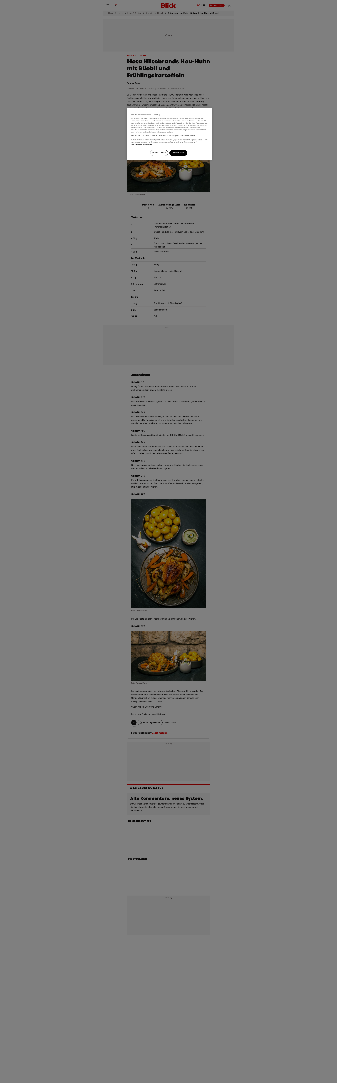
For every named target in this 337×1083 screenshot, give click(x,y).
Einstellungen (159, 153)
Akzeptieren (178, 153)
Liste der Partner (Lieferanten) (141, 144)
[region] (169, 134)
